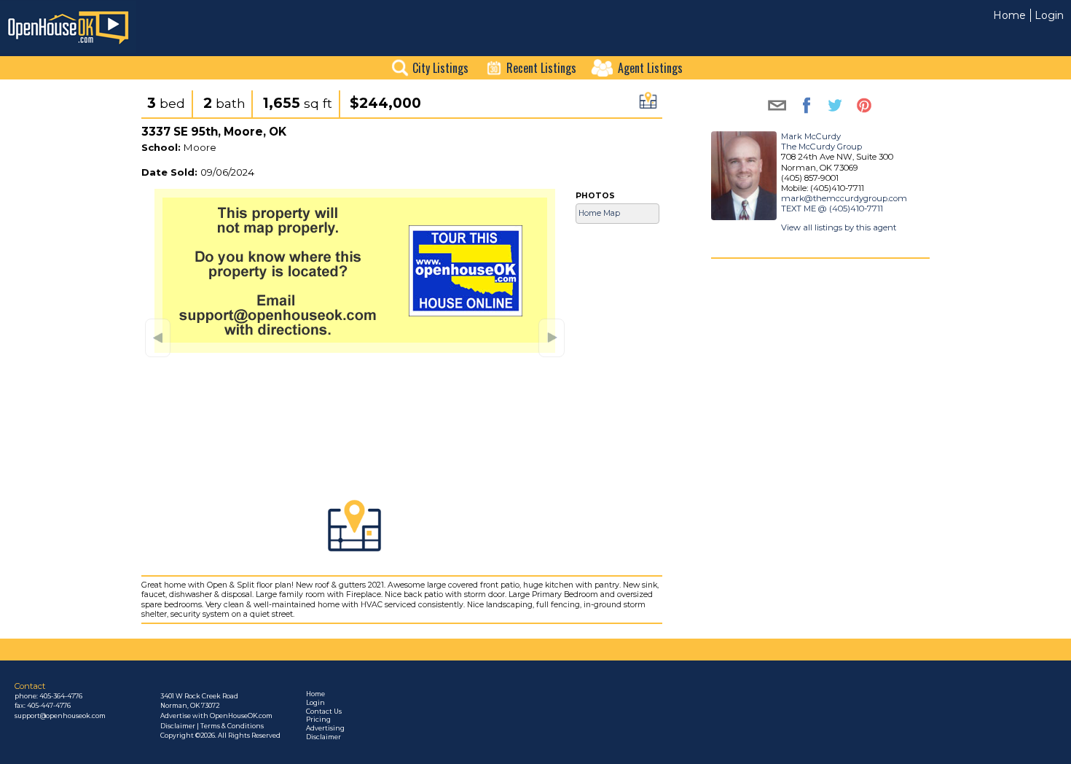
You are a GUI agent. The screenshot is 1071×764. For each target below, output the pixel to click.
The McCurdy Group (821, 146)
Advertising (325, 728)
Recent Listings (541, 68)
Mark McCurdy (811, 136)
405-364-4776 (60, 696)
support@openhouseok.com (60, 716)
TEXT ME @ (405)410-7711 (832, 208)
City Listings (440, 68)
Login (1049, 15)
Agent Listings (650, 68)
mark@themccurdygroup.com (844, 198)
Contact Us (324, 711)
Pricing (318, 719)
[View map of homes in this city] (648, 104)
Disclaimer (323, 737)
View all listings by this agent (838, 227)
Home (1009, 15)
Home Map (599, 213)
